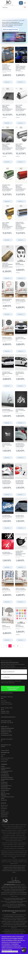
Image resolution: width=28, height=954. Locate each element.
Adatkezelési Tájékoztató (7, 758)
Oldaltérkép (4, 761)
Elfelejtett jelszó (5, 812)
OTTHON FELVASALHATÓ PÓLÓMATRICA (6, 771)
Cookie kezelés (4, 759)
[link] (14, 31)
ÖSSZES (3, 766)
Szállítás (3, 754)
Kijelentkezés (4, 816)
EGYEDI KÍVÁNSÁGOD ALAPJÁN (5, 769)
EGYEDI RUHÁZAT (5, 790)
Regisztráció (4, 807)
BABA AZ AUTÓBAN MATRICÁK (5, 794)
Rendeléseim (4, 808)
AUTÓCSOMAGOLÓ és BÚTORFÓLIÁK (6, 786)
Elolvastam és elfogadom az (11, 681)
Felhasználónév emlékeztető (5, 814)
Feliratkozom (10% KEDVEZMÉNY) (13, 688)
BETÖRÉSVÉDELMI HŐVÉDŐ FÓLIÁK (7, 780)
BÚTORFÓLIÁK (4, 784)
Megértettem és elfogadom (10, 951)
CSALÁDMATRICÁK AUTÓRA (7, 797)
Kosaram (3, 810)
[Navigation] (2, 3)
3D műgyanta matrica (9, 884)
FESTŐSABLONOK (5, 776)
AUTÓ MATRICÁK (5, 774)
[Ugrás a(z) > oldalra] (21, 645)
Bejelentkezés (4, 805)
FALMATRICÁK (4, 782)
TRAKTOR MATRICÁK (6, 788)
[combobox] (12, 7)
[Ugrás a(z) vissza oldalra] (2, 645)
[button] (25, 2)
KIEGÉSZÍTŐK (4, 800)
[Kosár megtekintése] (21, 3)
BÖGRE (2, 798)
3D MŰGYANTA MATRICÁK (7, 777)
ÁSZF (2, 756)
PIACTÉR (3, 792)
